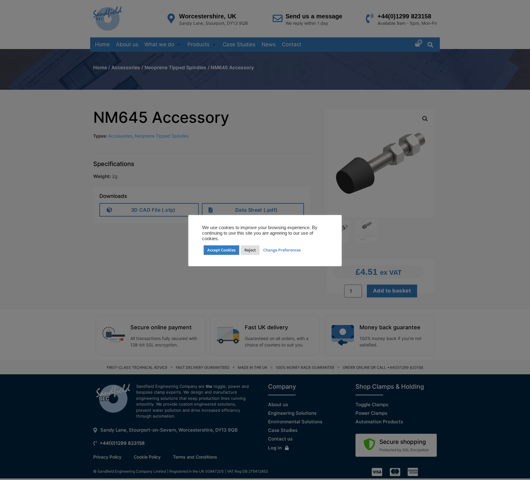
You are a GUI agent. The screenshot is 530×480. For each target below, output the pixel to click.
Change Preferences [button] (282, 250)
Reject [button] (250, 250)
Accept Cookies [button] (221, 250)
